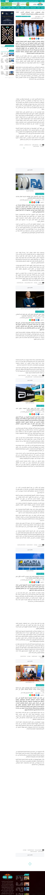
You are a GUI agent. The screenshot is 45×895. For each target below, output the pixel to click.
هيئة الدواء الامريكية (41, 284)
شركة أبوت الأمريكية (30, 544)
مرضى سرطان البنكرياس (20, 282)
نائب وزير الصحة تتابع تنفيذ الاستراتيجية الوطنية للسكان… (4, 54)
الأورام (40, 144)
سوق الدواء (42, 146)
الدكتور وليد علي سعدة (38, 850)
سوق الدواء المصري (41, 851)
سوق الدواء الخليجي (18, 16)
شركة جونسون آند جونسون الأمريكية (39, 376)
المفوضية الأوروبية (34, 656)
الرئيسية (42, 8)
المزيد (9, 8)
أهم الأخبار (41, 194)
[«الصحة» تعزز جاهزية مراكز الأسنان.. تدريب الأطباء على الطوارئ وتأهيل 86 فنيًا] (11, 67)
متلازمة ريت (42, 657)
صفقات (13, 8)
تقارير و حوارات (33, 8)
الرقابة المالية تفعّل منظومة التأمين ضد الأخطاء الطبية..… (4, 73)
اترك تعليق (29, 170)
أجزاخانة (22, 8)
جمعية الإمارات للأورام (35, 144)
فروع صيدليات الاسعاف (33, 851)
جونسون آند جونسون (34, 375)
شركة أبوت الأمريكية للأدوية (21, 544)
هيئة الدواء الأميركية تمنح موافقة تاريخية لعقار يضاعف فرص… (7, 61)
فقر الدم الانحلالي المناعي (28, 376)
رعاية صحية (27, 8)
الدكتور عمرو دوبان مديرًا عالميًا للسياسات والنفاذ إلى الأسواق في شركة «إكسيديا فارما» (22, 1)
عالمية (37, 194)
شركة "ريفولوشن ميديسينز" (28, 282)
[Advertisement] (30, 89)
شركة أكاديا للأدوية (23, 656)
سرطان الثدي (21, 144)
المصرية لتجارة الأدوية (31, 850)
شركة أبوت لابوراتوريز (41, 546)
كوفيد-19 (18, 8)
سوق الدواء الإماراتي (24, 16)
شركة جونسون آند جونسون (22, 375)
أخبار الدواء (39, 282)
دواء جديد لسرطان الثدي (27, 144)
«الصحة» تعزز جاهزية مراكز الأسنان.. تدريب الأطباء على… (4, 67)
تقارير (37, 685)
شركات (38, 8)
